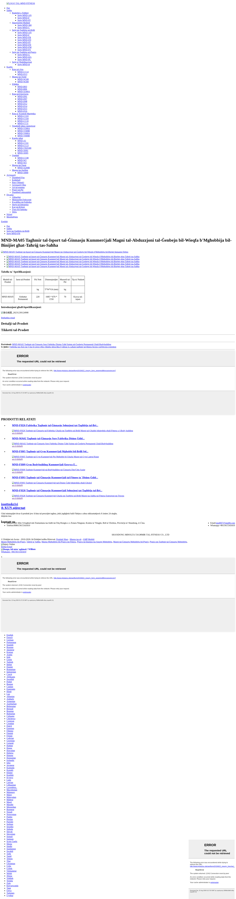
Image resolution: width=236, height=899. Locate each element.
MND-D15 (22, 109)
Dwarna (10, 195)
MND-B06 (22, 89)
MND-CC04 (23, 118)
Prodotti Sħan (62, 539)
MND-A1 (21, 141)
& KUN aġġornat (13, 506)
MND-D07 (22, 99)
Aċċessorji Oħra (19, 185)
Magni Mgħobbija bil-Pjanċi (13, 542)
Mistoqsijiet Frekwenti (21, 200)
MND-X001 (22, 150)
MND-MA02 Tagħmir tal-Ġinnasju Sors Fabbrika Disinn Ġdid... (48, 438)
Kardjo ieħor (17, 138)
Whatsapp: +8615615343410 (13, 552)
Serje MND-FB (24, 37)
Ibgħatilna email (8, 318)
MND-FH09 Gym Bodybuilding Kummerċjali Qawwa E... (44, 464)
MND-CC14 (23, 72)
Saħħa (9, 10)
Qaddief (15, 155)
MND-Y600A (23, 133)
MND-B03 (22, 86)
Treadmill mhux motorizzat (23, 126)
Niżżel (9, 214)
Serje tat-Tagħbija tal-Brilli (23, 30)
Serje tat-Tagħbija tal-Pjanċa (24, 52)
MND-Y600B (23, 136)
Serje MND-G (23, 55)
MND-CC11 (22, 123)
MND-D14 (22, 106)
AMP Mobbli (88, 539)
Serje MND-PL (24, 59)
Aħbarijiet (16, 197)
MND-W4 (21, 163)
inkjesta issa (6, 516)
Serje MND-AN (24, 15)
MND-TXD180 (24, 148)
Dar (8, 8)
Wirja (14, 212)
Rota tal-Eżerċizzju (20, 94)
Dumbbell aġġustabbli (21, 192)
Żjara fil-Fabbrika (19, 209)
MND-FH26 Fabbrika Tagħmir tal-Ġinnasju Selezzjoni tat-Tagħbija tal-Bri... (55, 425)
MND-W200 (23, 82)
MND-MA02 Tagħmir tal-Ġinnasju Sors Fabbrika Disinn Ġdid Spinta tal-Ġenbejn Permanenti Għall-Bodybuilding (61, 344)
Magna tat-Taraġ (19, 165)
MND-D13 (22, 74)
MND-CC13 (23, 145)
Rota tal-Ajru (17, 69)
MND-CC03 (23, 116)
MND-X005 (22, 153)
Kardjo (10, 67)
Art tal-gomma (18, 187)
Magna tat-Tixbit (19, 77)
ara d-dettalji (17, 433)
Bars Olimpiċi (18, 182)
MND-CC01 (23, 143)
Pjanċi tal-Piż (17, 190)
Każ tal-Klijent (18, 207)
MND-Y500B (23, 131)
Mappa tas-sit (75, 539)
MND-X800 (22, 172)
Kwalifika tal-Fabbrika (22, 202)
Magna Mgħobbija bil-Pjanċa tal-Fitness (59, 542)
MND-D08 (22, 101)
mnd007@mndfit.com (225, 523)
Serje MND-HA (24, 57)
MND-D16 (22, 111)
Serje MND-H (23, 64)
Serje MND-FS (24, 50)
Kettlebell (16, 180)
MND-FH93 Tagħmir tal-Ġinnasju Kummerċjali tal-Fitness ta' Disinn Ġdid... (55, 477)
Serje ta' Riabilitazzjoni (22, 62)
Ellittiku (15, 84)
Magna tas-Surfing (20, 170)
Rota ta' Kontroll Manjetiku (24, 113)
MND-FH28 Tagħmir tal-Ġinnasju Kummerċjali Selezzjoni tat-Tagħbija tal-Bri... (57, 490)
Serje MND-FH (24, 45)
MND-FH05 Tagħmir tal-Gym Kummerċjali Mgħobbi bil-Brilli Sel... (50, 451)
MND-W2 (21, 160)
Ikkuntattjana (12, 217)
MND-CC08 (23, 158)
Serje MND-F (23, 18)
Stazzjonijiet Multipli (21, 23)
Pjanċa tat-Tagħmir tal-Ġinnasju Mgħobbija (168, 542)
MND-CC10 (23, 121)
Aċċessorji (11, 175)
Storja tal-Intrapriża (20, 204)
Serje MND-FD (24, 40)
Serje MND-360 (24, 25)
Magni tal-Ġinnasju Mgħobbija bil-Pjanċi (131, 542)
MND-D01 (22, 96)
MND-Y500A (23, 128)
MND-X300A (23, 91)
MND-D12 (22, 104)
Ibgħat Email (6, 547)
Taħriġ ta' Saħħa (33, 542)
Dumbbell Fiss (18, 177)
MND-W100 (23, 79)
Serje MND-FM (24, 47)
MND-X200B (23, 168)
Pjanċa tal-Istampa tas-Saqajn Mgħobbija (94, 542)
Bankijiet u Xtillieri (20, 13)
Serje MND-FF (24, 20)
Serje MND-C (23, 27)
